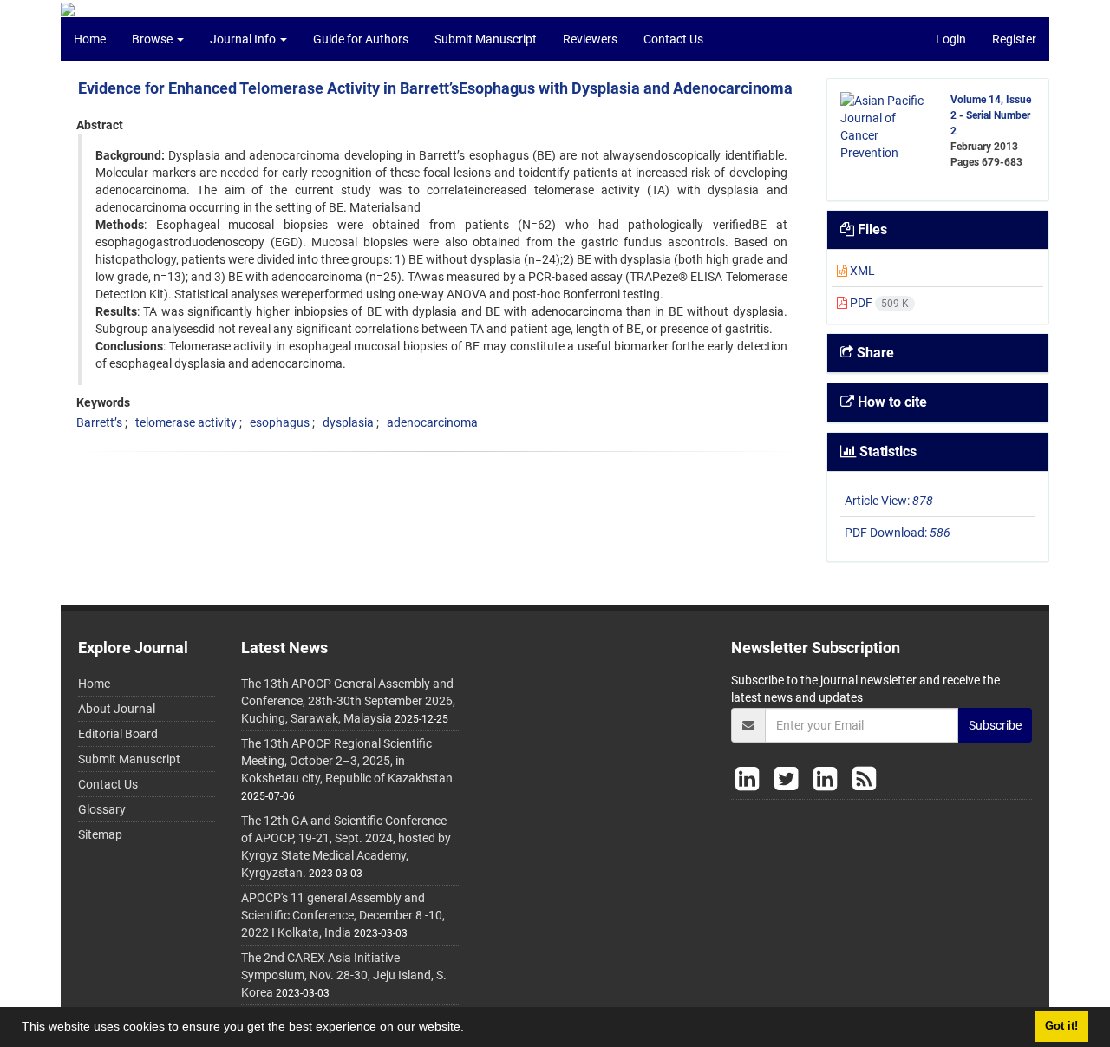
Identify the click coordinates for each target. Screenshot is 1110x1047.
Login (951, 39)
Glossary (102, 809)
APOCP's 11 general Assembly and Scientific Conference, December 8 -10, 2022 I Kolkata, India (343, 915)
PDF (878, 303)
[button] (470, 1028)
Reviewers (590, 39)
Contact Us (673, 39)
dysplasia (348, 422)
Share (873, 352)
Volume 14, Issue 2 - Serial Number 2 (990, 115)
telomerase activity (186, 422)
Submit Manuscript (485, 39)
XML (861, 271)
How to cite (890, 402)
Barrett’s (99, 422)
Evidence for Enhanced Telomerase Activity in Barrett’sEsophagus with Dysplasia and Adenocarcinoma (435, 88)
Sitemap (100, 834)
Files (870, 229)
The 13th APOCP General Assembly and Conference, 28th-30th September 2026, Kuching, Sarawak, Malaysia (348, 701)
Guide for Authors (360, 39)
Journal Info (244, 39)
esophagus (280, 422)
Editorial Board (118, 734)
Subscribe (995, 725)
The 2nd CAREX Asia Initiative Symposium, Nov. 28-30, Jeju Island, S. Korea (344, 975)
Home (90, 39)
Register (1014, 39)
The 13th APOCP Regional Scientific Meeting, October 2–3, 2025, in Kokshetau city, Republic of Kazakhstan (347, 760)
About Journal (116, 709)
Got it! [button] (1061, 1026)
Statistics (886, 451)
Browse (153, 39)
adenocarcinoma (432, 422)
